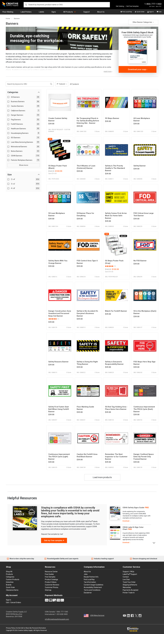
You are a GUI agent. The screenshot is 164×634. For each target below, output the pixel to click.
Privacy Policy (10, 628)
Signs (54, 12)
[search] (67, 4)
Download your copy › (137, 69)
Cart (160, 12)
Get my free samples (53, 540)
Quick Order (140, 12)
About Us (100, 12)
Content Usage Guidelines (93, 585)
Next (154, 542)
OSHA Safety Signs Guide (133, 507)
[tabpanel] (130, 514)
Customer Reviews (52, 585)
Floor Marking (8, 12)
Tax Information (90, 582)
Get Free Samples (132, 6)
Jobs (86, 574)
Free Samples (50, 577)
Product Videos (50, 582)
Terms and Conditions (92, 590)
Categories (12, 92)
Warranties (127, 587)
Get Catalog (120, 6)
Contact (126, 577)
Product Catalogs (51, 579)
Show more (23, 165)
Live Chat (126, 579)
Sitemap (48, 590)
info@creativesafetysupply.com (57, 619)
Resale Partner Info (91, 577)
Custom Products (12, 579)
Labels (41, 12)
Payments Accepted (130, 590)
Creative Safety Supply (25, 630)
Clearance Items (12, 590)
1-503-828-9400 (61, 614)
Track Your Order (129, 582)
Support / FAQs (128, 572)
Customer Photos (51, 587)
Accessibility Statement (93, 587)
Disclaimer (88, 593)
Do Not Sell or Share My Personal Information (31, 628)
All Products (68, 12)
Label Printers (26, 12)
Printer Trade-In (129, 593)
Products (9, 574)
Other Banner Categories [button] (142, 22)
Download (126, 521)
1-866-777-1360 (152, 4)
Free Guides (49, 574)
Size (9, 174)
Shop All (9, 572)
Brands (8, 585)
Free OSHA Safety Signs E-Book (137, 32)
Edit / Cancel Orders (13, 602)
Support (86, 12)
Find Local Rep (127, 12)
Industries (9, 582)
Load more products (102, 477)
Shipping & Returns (130, 585)
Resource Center (51, 572)
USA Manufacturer (97, 615)
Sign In (151, 12)
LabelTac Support (130, 574)
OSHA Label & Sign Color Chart (133, 528)
